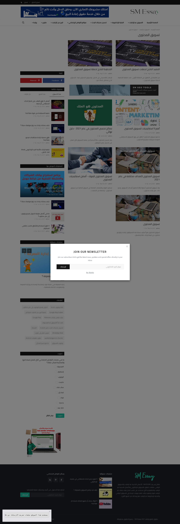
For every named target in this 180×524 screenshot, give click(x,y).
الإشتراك (63, 266)
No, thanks (90, 272)
